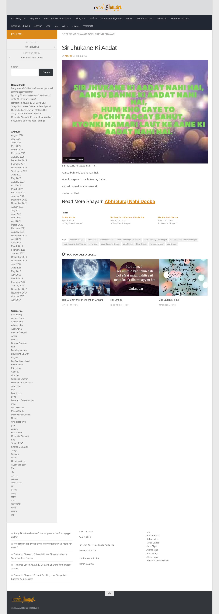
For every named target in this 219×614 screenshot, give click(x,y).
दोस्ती (13, 497)
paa (13, 425)
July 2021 (16, 210)
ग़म (12, 486)
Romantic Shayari (179, 18)
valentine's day (18, 464)
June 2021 (16, 214)
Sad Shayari (172, 244)
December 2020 (19, 235)
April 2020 (16, 239)
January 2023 (17, 182)
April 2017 (16, 300)
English (34, 18)
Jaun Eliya (16, 386)
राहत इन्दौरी (88, 26)
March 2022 (17, 189)
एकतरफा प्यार (16, 482)
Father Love (17, 364)
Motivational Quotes (111, 18)
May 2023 (16, 178)
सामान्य (14, 511)
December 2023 (19, 167)
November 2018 (19, 260)
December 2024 (19, 160)
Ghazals (161, 18)
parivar (14, 429)
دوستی (75, 26)
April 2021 (16, 221)
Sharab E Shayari (20, 26)
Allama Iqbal (17, 321)
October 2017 (17, 296)
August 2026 (17, 135)
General (15, 371)
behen (14, 339)
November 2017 (19, 292)
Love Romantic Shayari (110, 244)
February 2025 (18, 153)
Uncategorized (18, 461)
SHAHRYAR (17, 443)
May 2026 (16, 146)
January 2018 (17, 285)
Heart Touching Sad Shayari (74, 244)
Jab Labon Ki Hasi (169, 299)
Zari (48, 26)
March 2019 (17, 246)
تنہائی (65, 26)
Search (14, 66)
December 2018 (19, 257)
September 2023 (19, 171)
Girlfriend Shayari (102, 34)
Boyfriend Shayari (77, 240)
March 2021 (17, 224)
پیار (56, 26)
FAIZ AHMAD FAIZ (20, 361)
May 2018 (16, 271)
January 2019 (17, 253)
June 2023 (16, 174)
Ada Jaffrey (16, 314)
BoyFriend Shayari (74, 34)
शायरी (92, 18)
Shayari (38, 26)
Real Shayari (141, 244)
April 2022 (16, 185)
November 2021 (19, 203)
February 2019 (18, 249)
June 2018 (16, 267)
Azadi (129, 18)
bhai (13, 346)
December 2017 (19, 289)
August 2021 (17, 207)
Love (13, 396)
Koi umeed (116, 299)
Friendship (16, 368)
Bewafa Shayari (19, 343)
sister (14, 457)
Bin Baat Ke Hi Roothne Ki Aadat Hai (127, 217)
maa (13, 404)
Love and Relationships (56, 18)
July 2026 (16, 139)
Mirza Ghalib (17, 407)
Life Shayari (93, 244)
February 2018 (18, 282)
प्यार (12, 500)
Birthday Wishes (19, 350)
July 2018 (16, 264)
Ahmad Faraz (17, 318)
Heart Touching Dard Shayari (129, 240)
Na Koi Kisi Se (68, 217)
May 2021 (16, 217)
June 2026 (16, 142)
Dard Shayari (92, 240)
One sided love (18, 422)
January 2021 (17, 232)
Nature (14, 418)
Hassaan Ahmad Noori (22, 382)
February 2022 (18, 192)
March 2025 (17, 149)
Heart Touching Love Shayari (155, 240)
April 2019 (16, 242)
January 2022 (17, 196)
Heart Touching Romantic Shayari (183, 240)
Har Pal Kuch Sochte (168, 217)
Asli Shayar (17, 18)
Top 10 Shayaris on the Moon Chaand (82, 299)
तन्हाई (13, 493)
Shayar (79, 18)
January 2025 (17, 156)
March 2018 (17, 278)
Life (13, 389)
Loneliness (16, 393)
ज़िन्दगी (14, 489)
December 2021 (19, 199)
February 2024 (18, 164)
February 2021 (18, 228)
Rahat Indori (17, 432)
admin (68, 56)
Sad (13, 439)
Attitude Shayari (144, 18)
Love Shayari (128, 244)
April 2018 (16, 275)
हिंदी (12, 515)
